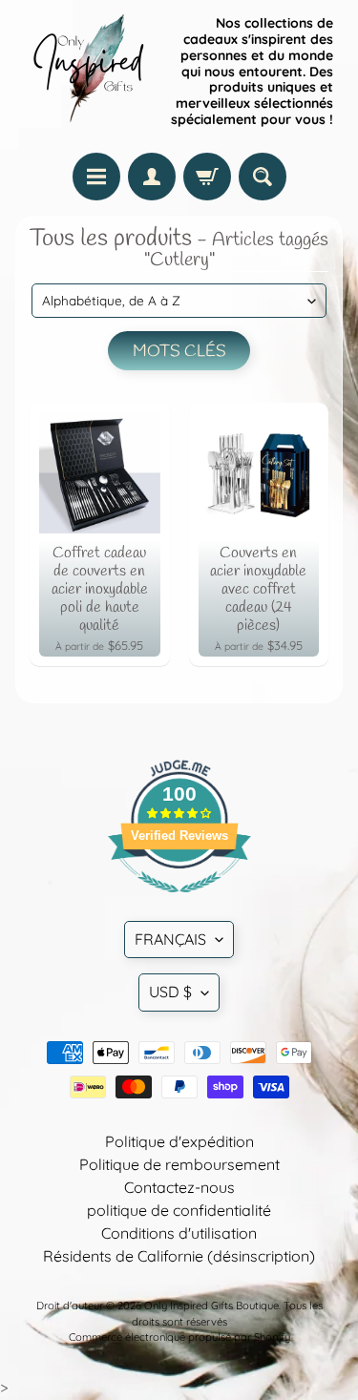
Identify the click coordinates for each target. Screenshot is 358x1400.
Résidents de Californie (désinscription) (179, 1255)
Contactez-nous (179, 1187)
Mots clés (179, 352)
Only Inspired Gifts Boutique (211, 1305)
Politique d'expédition (179, 1141)
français (170, 939)
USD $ (170, 991)
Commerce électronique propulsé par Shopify (179, 1337)
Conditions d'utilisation (179, 1233)
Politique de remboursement (179, 1164)
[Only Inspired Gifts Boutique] (86, 71)
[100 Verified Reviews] (179, 901)
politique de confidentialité (179, 1210)
